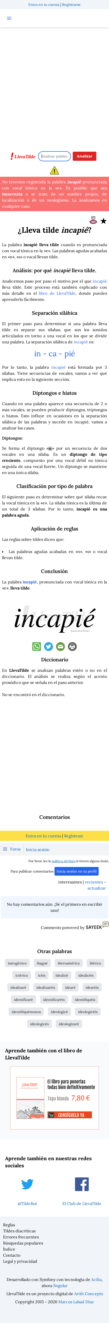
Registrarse (71, 4)
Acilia (96, 1279)
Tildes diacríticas (19, 1230)
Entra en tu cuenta (43, 4)
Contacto (11, 1255)
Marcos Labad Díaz (76, 1301)
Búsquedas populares (23, 1243)
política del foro (63, 861)
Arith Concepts (88, 1293)
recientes (94, 881)
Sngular (60, 1285)
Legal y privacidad (20, 1261)
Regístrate (73, 835)
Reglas (9, 1224)
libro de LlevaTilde (57, 293)
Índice (9, 1249)
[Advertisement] (54, 86)
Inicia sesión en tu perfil (77, 871)
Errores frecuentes (21, 1236)
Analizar (84, 156)
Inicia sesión (37, 849)
